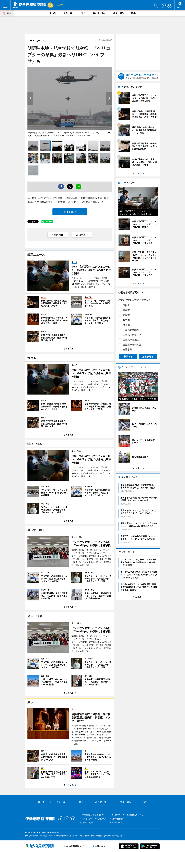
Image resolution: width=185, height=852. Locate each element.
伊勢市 (126, 305)
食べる (53, 13)
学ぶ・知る (118, 13)
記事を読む (70, 211)
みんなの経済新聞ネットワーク (39, 846)
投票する (128, 356)
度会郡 (126, 325)
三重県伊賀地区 (131, 339)
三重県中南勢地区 (132, 334)
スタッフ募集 (117, 822)
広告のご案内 (87, 822)
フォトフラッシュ (36, 40)
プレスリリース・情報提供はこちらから (128, 815)
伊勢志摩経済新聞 (29, 5)
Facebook (156, 5)
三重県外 (127, 349)
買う (83, 13)
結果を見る (147, 356)
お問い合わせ (117, 818)
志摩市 (126, 315)
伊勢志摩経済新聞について (92, 815)
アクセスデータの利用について (94, 818)
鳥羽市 (126, 310)
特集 (133, 13)
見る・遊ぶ (68, 13)
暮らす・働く (99, 13)
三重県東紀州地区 (132, 344)
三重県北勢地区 (131, 330)
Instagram (169, 5)
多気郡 (126, 320)
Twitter (163, 5)
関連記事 (38, 135)
